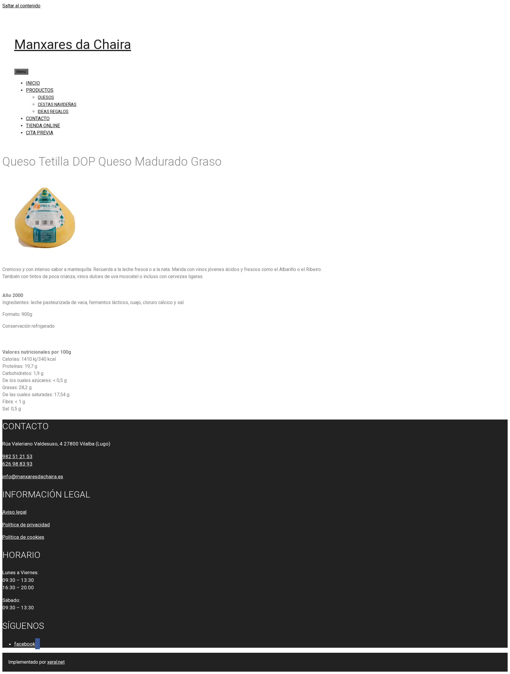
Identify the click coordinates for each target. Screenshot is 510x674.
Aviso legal (14, 512)
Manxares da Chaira (72, 44)
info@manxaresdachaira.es (32, 476)
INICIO (33, 83)
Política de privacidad (26, 525)
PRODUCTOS (39, 90)
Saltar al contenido (21, 6)
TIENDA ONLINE (43, 125)
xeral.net (56, 662)
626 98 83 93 (17, 464)
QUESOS (46, 97)
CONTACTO (38, 118)
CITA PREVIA (39, 133)
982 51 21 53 (17, 456)
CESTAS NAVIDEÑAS (57, 104)
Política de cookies (23, 537)
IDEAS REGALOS (53, 111)
